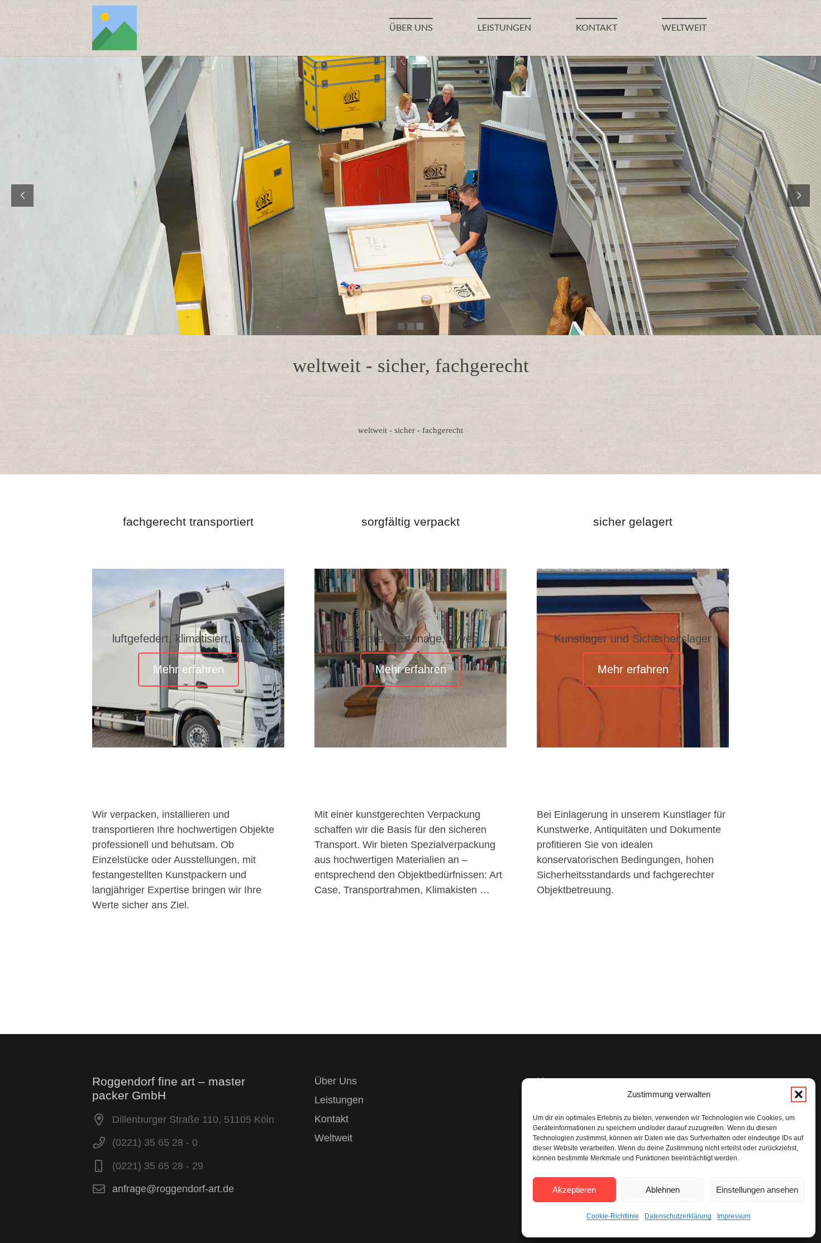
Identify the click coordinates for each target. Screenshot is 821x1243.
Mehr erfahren (188, 669)
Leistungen (339, 1100)
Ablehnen (663, 1189)
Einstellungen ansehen (757, 1189)
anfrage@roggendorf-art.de (173, 1188)
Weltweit (333, 1138)
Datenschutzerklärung (678, 1216)
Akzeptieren (574, 1189)
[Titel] (114, 28)
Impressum (734, 1216)
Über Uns (335, 1081)
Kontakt (331, 1119)
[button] (798, 1094)
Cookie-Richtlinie (612, 1216)
